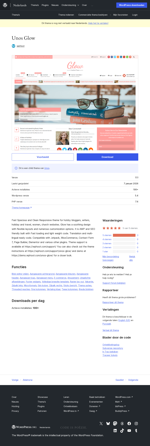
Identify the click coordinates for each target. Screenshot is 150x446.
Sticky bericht (70, 285)
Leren (66, 397)
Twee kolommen (70, 289)
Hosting (15, 406)
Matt (118, 401)
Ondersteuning (71, 401)
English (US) (124, 320)
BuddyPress (122, 411)
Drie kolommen (38, 289)
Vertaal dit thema (111, 330)
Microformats (30, 285)
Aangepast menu (44, 278)
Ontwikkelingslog (111, 344)
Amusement (73, 278)
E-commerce (60, 278)
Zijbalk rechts (55, 285)
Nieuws (15, 401)
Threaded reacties (21, 289)
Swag (93, 411)
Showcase (43, 397)
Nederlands (45, 427)
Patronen (42, 411)
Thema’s (16, 15)
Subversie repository (113, 348)
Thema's (42, 401)
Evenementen (96, 401)
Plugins (41, 406)
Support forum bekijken (114, 283)
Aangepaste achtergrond (42, 274)
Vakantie (89, 281)
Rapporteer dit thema (113, 302)
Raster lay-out (77, 281)
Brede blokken (86, 289)
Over (14, 397)
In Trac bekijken (110, 351)
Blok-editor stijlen (20, 274)
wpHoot (20, 46)
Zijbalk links (17, 285)
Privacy (15, 411)
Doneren (94, 406)
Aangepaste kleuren (65, 274)
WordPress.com (124, 397)
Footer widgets (33, 281)
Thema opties (85, 285)
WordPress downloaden (131, 5)
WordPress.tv (71, 411)
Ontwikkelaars (70, 406)
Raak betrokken (97, 397)
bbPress (120, 406)
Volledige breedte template (55, 281)
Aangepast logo (27, 278)
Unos (46, 168)
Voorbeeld (43, 157)
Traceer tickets (110, 355)
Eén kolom (43, 285)
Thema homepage (21, 207)
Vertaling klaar (53, 289)
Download (107, 157)
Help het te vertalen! (98, 23)
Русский (107, 323)
